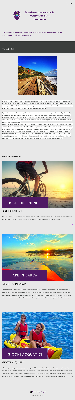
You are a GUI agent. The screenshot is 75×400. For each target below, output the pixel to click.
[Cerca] (67, 3)
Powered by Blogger (39, 392)
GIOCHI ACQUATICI (13, 362)
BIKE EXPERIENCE (12, 211)
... (72, 224)
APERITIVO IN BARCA (14, 283)
